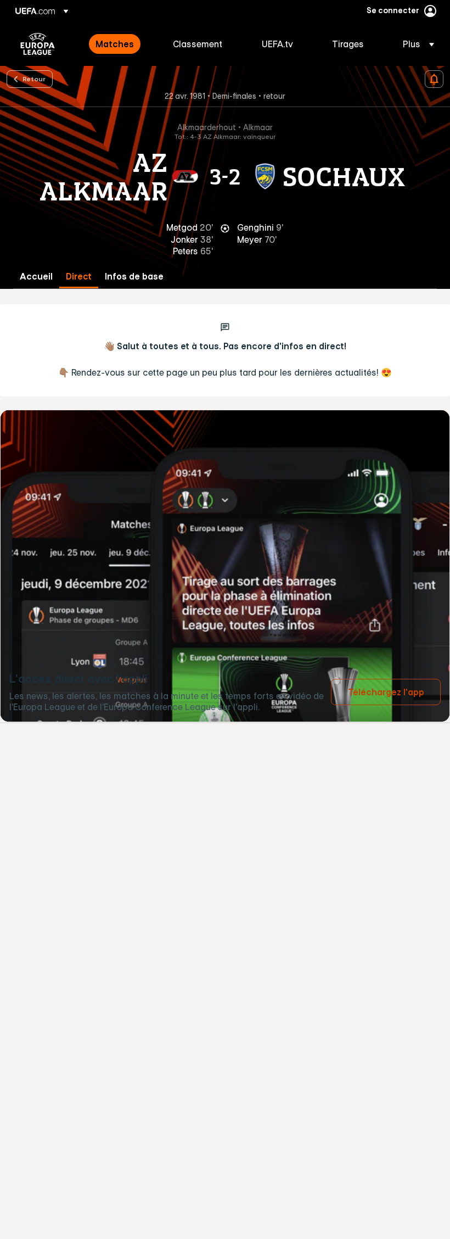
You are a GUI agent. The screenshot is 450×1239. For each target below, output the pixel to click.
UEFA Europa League (37, 44)
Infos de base (134, 276)
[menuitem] (120, 44)
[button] (415, 44)
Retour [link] (34, 78)
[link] (114, 44)
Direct (79, 276)
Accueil (36, 276)
